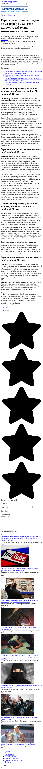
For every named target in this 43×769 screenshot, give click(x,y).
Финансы (8, 762)
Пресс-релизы (9, 755)
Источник (4, 307)
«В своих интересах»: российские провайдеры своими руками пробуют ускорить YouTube (19, 569)
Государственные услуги (13, 760)
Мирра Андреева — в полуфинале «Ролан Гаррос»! (18, 744)
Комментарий (5, 514)
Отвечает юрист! (10, 756)
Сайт (2, 511)
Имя (3, 503)
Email (3, 507)
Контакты (8, 753)
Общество (4, 40)
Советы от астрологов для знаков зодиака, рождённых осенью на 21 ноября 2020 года (23, 79)
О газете (7, 751)
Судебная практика (11, 758)
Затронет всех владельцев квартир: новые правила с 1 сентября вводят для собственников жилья (19, 601)
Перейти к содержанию (9, 2)
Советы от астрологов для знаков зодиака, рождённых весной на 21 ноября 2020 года (23, 72)
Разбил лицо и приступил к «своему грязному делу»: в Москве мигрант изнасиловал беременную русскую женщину (19, 657)
